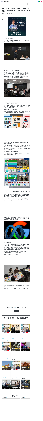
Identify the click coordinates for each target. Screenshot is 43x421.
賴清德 (8, 340)
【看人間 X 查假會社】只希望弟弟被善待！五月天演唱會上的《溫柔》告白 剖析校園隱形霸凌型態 (25, 336)
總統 (28, 358)
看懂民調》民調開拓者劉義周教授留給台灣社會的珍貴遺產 (15, 336)
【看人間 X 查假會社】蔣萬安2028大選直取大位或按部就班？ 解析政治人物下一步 (16, 373)
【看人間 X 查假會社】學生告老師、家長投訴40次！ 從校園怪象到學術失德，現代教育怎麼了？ (6, 354)
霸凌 (26, 340)
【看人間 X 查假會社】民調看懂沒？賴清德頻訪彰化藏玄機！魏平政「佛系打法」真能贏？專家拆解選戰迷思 (6, 336)
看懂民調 (23, 358)
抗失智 (17, 358)
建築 (23, 397)
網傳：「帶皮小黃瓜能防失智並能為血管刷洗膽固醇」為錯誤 (15, 354)
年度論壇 (22, 307)
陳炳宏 (25, 307)
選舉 (14, 340)
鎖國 (4, 377)
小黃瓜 (15, 358)
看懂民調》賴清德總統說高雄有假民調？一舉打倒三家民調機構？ (25, 354)
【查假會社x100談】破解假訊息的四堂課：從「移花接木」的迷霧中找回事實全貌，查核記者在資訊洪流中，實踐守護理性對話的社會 (9, 318)
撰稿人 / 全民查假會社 (6, 13)
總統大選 (13, 378)
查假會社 (15, 377)
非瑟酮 (12, 359)
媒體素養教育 (9, 307)
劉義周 (12, 340)
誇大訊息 (13, 358)
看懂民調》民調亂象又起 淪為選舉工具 (16, 391)
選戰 (6, 340)
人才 (6, 377)
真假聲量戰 (18, 307)
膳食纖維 (15, 359)
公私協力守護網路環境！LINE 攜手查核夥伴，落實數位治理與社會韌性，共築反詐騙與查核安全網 (22, 318)
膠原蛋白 (23, 378)
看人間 (3, 340)
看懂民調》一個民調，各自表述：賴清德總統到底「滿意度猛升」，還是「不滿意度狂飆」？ (6, 392)
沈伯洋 (17, 395)
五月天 (24, 340)
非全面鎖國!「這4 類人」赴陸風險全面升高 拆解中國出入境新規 (6, 373)
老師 (6, 358)
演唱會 (28, 340)
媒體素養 (3, 13)
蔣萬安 (17, 377)
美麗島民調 (4, 397)
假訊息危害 (13, 307)
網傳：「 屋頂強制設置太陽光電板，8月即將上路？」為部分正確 (25, 392)
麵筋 (24, 377)
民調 (16, 340)
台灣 (8, 358)
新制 (7, 377)
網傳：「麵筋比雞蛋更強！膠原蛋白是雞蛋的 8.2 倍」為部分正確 (25, 373)
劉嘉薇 (18, 340)
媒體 (5, 397)
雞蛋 (26, 377)
